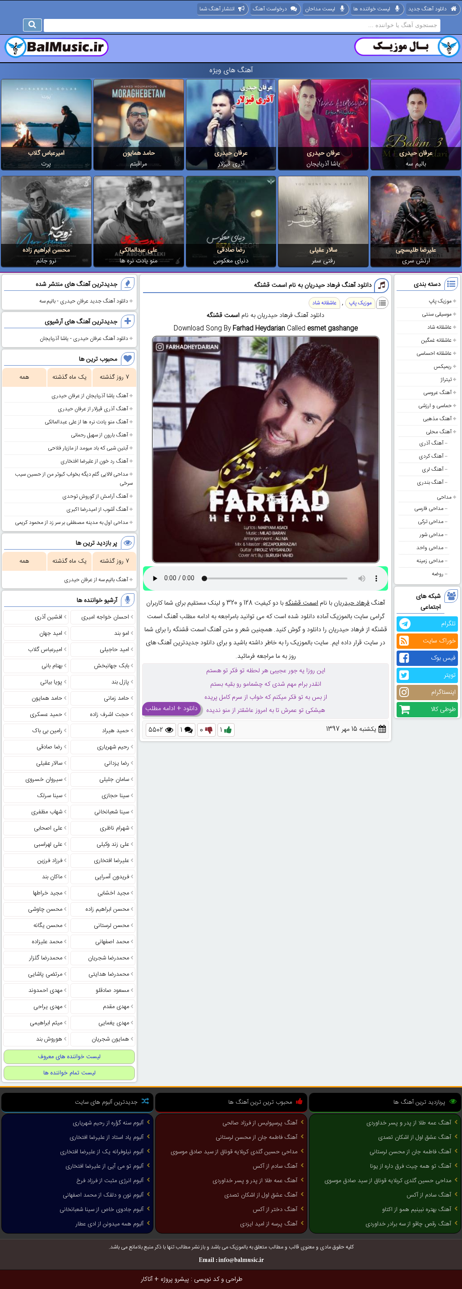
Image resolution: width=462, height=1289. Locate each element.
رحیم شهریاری (113, 747)
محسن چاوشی (45, 909)
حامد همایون (139, 153)
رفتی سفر (323, 261)
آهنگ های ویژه (231, 70)
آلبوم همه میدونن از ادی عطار (109, 1224)
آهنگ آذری (431, 443)
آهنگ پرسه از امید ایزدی (268, 1224)
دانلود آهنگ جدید (427, 9)
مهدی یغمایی (113, 1023)
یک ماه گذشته (69, 377)
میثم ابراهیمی (46, 1023)
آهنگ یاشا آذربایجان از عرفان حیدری (89, 395)
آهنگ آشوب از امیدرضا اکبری (97, 509)
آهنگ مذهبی (437, 418)
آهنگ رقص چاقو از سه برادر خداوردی (408, 1224)
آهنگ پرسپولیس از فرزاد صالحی (259, 1123)
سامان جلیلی (114, 779)
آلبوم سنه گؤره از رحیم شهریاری (108, 1123)
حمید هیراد (115, 731)
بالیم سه (416, 164)
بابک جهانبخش (111, 666)
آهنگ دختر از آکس (275, 1210)
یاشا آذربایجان (323, 164)
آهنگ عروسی (437, 392)
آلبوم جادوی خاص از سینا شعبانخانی (101, 1210)
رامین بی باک (47, 731)
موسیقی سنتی (437, 314)
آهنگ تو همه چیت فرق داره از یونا (410, 1166)
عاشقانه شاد (439, 327)
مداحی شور (432, 534)
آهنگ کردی (431, 456)
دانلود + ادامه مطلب (171, 708)
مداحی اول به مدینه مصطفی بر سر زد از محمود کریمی (71, 522)
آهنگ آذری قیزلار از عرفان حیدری (93, 408)
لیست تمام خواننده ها (69, 1073)
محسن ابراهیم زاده (46, 250)
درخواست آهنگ (270, 9)
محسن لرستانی (111, 926)
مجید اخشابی (113, 893)
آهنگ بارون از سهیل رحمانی (99, 435)
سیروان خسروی (43, 779)
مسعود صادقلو (112, 990)
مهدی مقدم (116, 1007)
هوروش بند (49, 1039)
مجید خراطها (47, 893)
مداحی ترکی (431, 521)
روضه (438, 573)
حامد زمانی (116, 698)
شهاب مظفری (46, 812)
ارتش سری (416, 261)
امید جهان (50, 633)
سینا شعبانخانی (111, 812)
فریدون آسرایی (112, 877)
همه (24, 377)
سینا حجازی (115, 796)
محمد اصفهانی (112, 942)
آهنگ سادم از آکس (429, 1195)
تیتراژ (446, 379)
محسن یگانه (47, 926)
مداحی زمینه (430, 560)
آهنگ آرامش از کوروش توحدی (95, 496)
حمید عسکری (46, 715)
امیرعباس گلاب (46, 153)
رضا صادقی (231, 250)
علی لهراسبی (48, 844)
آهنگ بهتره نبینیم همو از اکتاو (416, 1210)
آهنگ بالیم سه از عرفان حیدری (96, 579)
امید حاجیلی (114, 650)
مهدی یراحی (47, 1007)
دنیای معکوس (231, 261)
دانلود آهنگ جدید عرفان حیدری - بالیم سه (83, 301)
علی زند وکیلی (113, 844)
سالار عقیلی (323, 250)
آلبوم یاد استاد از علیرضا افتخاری (106, 1137)
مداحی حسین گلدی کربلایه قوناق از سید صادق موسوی (387, 1181)
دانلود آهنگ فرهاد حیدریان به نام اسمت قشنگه (313, 285)
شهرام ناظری (114, 828)
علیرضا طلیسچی (416, 250)
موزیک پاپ (440, 301)
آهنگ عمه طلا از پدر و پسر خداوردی (408, 1123)
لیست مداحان (320, 9)
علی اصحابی (48, 828)
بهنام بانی (52, 666)
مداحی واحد (430, 547)
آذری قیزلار (231, 164)
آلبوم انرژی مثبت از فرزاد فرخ (109, 1181)
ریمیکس (443, 366)
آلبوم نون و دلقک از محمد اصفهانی (103, 1195)
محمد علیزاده (47, 942)
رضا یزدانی (116, 763)
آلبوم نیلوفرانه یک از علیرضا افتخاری (101, 1152)
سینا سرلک (49, 796)
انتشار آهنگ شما (217, 9)
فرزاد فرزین (49, 861)
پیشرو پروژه (175, 1279)
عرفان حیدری (416, 153)
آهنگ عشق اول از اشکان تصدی (414, 1137)
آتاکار (146, 1279)
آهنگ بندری (430, 482)
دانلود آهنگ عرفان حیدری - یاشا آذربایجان (84, 338)
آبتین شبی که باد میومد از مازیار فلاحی (88, 448)
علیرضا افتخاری (111, 861)
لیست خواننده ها (371, 9)
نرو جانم (46, 261)
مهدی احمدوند (45, 990)
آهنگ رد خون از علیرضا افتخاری (94, 461)
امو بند (121, 633)
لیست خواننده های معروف (69, 1057)
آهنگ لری (433, 469)
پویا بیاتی (51, 682)
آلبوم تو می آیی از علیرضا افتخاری (104, 1166)
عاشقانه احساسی (434, 353)
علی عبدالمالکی (138, 250)
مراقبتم (138, 164)
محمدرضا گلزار (45, 958)
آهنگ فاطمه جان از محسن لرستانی (410, 1152)
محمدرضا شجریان (108, 958)
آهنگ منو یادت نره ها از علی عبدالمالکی (86, 422)
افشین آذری (48, 617)
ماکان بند (52, 877)
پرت (46, 164)
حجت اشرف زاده (109, 715)
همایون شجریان (110, 1039)
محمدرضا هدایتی (108, 974)
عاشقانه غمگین (436, 340)
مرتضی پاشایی (45, 974)
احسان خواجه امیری (105, 617)
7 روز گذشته (114, 377)
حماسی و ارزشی (435, 405)
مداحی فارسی (429, 508)
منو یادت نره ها (138, 261)
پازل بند (120, 682)
